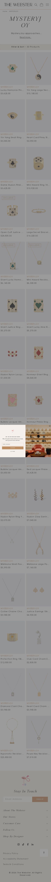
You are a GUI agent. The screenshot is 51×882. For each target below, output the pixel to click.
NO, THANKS (13, 451)
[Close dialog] (49, 426)
